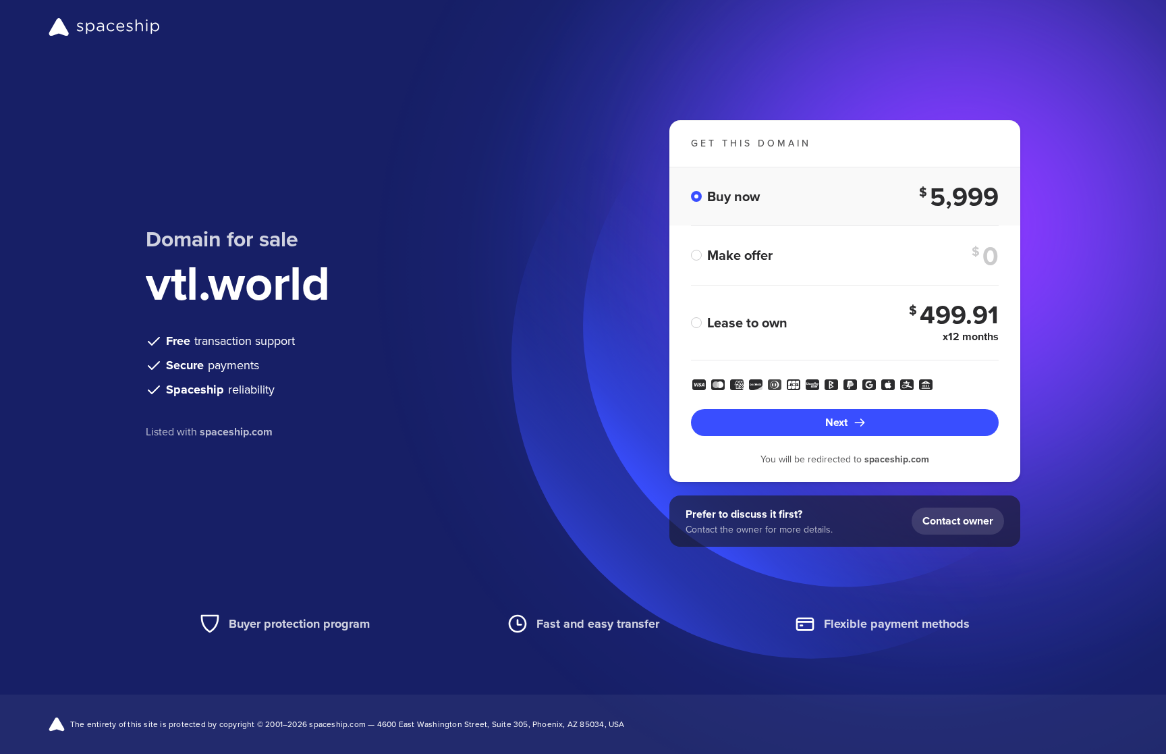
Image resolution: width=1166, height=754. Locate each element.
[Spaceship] (104, 27)
